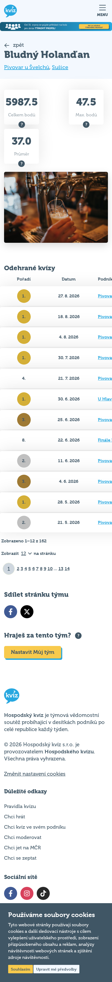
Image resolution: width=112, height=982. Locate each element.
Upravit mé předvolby (56, 969)
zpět (18, 45)
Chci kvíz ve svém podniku (35, 827)
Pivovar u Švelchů (26, 67)
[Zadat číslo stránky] (8, 569)
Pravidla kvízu (20, 806)
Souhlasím (20, 969)
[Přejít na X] (26, 611)
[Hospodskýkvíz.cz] (10, 11)
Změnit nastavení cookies (35, 774)
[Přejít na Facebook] (10, 611)
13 (60, 568)
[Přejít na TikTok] (43, 893)
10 (50, 568)
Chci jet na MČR (22, 847)
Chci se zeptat (20, 858)
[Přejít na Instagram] (26, 893)
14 (67, 568)
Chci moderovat (22, 837)
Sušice (60, 67)
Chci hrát (14, 816)
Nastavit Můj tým (32, 652)
